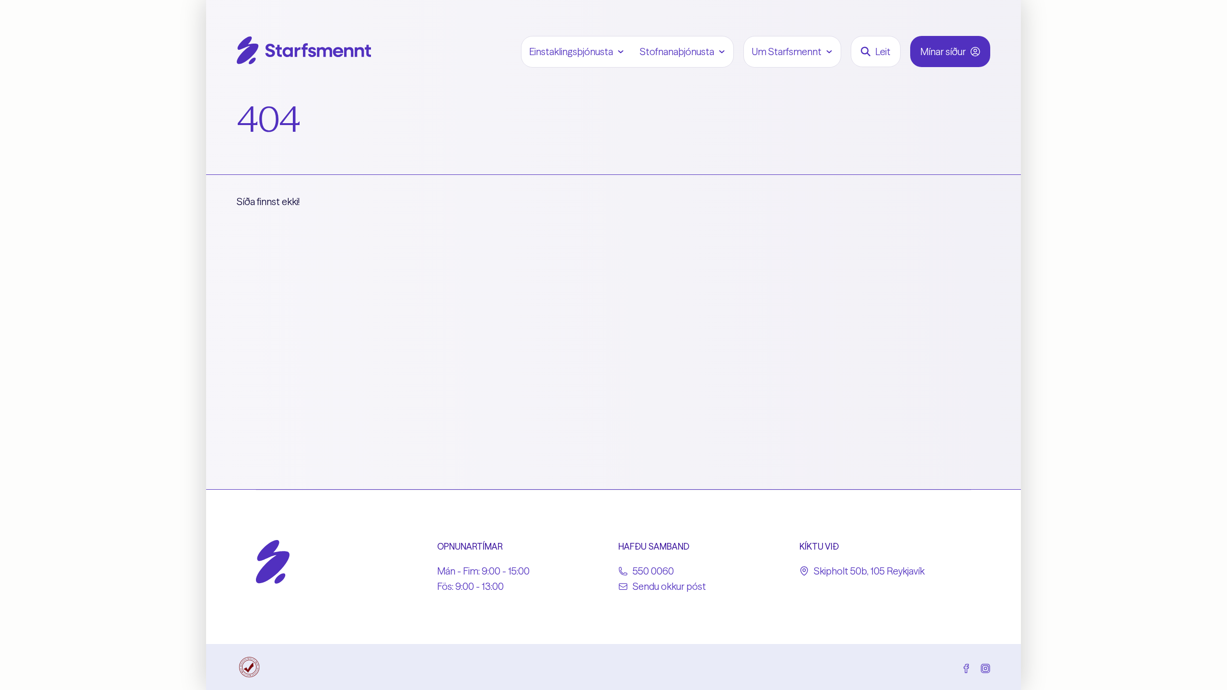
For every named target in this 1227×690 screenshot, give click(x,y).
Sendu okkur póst (669, 586)
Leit (883, 52)
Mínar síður (943, 52)
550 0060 (653, 571)
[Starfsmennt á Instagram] (985, 667)
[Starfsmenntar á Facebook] (966, 667)
